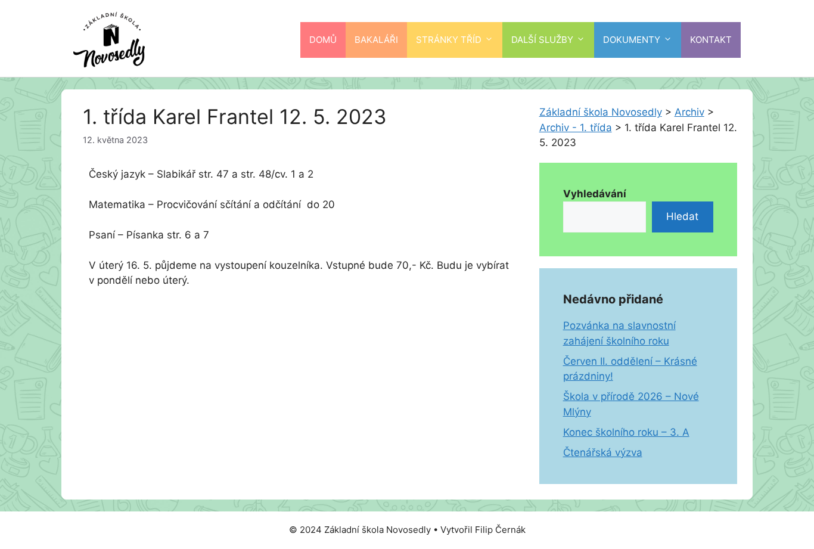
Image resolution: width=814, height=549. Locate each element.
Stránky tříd (448, 39)
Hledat (682, 216)
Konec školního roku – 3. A (626, 432)
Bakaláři (376, 39)
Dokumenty (631, 39)
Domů (323, 39)
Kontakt (711, 39)
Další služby (542, 39)
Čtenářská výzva (602, 452)
